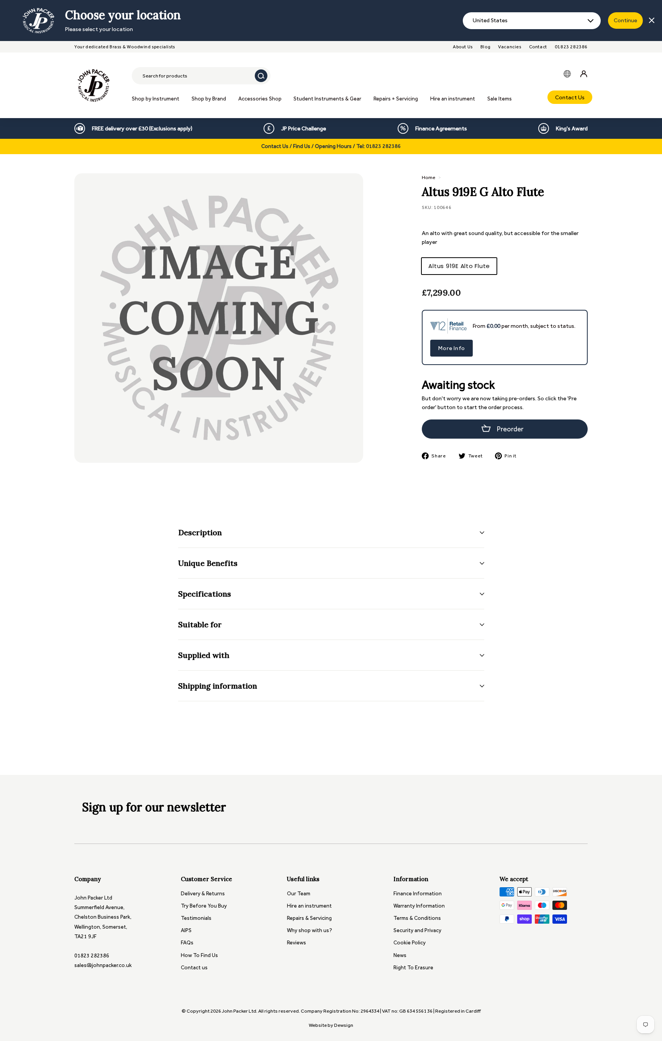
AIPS (186, 930)
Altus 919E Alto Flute (459, 266)
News (399, 955)
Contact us (194, 967)
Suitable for (200, 624)
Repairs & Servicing (309, 918)
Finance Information (417, 893)
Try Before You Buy (204, 906)
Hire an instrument (452, 98)
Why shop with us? (309, 930)
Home (428, 177)
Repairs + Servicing (396, 98)
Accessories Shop (260, 98)
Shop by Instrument (155, 98)
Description (200, 532)
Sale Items (499, 98)
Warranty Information (419, 906)
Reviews (296, 942)
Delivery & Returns (203, 893)
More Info (451, 348)
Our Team (298, 893)
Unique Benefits (208, 563)
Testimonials (196, 918)
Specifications (204, 594)
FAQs (187, 942)
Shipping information (217, 686)
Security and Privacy (417, 930)
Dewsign (343, 1025)
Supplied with (203, 655)
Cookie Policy (409, 942)
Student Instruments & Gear (327, 98)
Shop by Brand (209, 98)
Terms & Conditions (417, 918)
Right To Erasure (413, 967)
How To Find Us (199, 955)
